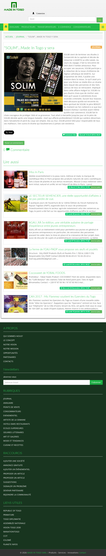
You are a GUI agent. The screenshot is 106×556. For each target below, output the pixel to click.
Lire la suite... (96, 187)
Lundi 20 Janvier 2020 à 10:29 (78, 214)
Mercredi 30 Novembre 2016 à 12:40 (75, 288)
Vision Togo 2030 (12, 527)
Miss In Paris (36, 172)
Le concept (9, 340)
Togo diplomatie (12, 519)
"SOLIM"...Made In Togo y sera (29, 48)
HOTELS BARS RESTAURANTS (16, 424)
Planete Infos (10, 544)
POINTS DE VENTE (11, 407)
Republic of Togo (12, 510)
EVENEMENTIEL (10, 415)
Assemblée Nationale (14, 523)
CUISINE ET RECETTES (13, 445)
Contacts (8, 361)
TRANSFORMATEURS (46, 27)
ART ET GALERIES (11, 436)
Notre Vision (10, 344)
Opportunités (10, 353)
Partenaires (9, 357)
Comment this (70, 135)
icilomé (7, 540)
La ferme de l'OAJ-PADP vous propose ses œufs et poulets (63, 249)
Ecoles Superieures (13, 428)
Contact (82, 552)
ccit (5, 536)
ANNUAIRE (14, 27)
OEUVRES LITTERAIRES (13, 432)
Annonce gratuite (13, 465)
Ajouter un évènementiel (16, 469)
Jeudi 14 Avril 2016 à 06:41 (90, 135)
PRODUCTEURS (28, 27)
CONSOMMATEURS (82, 27)
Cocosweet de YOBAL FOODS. (47, 273)
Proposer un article (14, 473)
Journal (7, 398)
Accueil (9, 36)
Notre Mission (10, 348)
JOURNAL (20, 36)
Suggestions (10, 482)
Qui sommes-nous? (13, 336)
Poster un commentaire (14, 143)
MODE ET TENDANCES (13, 440)
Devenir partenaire (13, 490)
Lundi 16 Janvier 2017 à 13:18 (78, 312)
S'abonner (96, 382)
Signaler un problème (14, 486)
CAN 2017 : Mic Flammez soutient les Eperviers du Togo (62, 296)
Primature (8, 514)
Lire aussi (11, 162)
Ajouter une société (14, 461)
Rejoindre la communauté (17, 494)
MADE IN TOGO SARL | (38, 552)
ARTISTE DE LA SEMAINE (14, 419)
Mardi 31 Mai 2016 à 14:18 (79, 187)
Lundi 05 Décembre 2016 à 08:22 (77, 264)
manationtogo (11, 531)
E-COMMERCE (64, 27)
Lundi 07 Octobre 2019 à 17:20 (78, 241)
